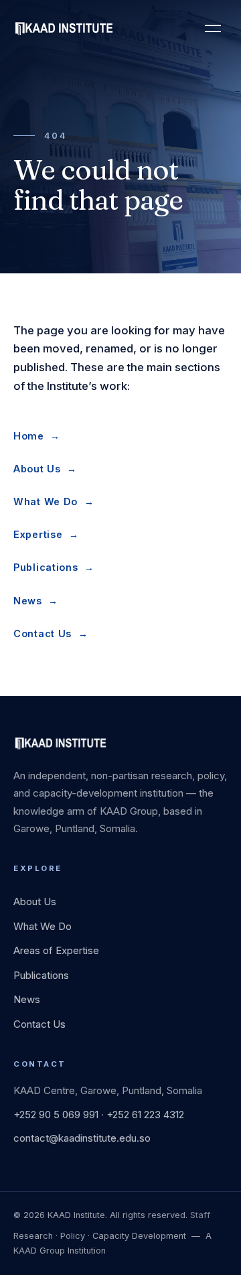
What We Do (53, 501)
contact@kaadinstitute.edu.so (82, 1138)
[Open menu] (213, 28)
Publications (53, 567)
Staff (200, 1215)
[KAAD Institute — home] (63, 28)
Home (36, 436)
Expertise (46, 534)
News (35, 600)
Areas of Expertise (56, 950)
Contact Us (50, 633)
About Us (45, 468)
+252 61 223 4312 (145, 1114)
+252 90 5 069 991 (55, 1114)
